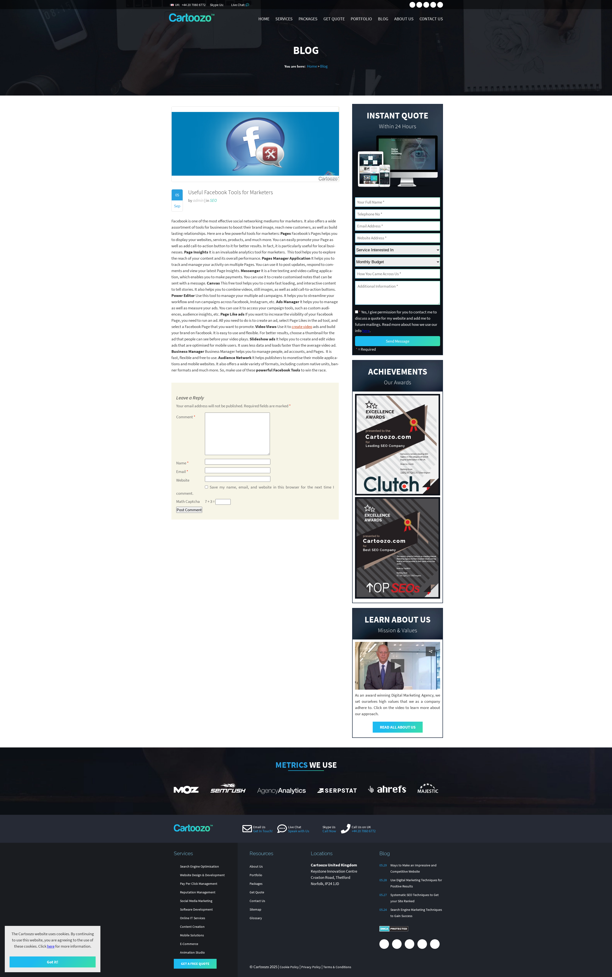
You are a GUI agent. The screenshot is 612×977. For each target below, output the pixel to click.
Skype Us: (217, 5)
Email (182, 471)
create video (302, 326)
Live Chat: (238, 5)
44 (194, 5)
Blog (324, 66)
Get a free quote (195, 963)
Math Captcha (188, 501)
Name (182, 463)
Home (312, 66)
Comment (185, 416)
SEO (213, 200)
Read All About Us (397, 727)
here (51, 946)
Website (182, 480)
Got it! (52, 962)
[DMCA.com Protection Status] (393, 930)
